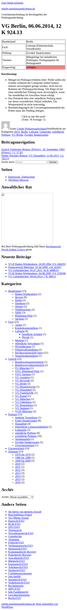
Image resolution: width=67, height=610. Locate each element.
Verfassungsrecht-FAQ (20, 545)
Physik (25, 337)
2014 (17, 131)
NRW (18, 312)
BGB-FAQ (14, 524)
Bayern (19, 297)
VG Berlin (17, 134)
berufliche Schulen (32, 334)
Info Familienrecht (18, 591)
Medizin (19, 340)
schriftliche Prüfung (25, 436)
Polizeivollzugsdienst (26, 349)
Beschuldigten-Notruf (20, 514)
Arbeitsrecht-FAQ (18, 567)
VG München (22, 399)
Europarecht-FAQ (18, 564)
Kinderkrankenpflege (26, 328)
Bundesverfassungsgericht (29, 362)
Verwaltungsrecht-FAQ (21, 533)
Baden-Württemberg (26, 294)
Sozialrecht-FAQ (17, 579)
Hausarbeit (21, 423)
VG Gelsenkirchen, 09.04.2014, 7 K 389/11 (32, 276)
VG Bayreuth (22, 380)
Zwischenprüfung (24, 445)
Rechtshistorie (16, 585)
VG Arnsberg (22, 377)
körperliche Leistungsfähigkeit (31, 426)
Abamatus (13, 539)
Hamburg (20, 303)
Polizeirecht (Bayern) (19, 554)
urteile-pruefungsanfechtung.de (18, 8)
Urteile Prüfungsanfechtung (32, 128)
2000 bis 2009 (23, 460)
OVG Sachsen (23, 374)
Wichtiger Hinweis (18, 179)
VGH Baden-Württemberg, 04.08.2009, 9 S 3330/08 (37, 273)
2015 (18, 479)
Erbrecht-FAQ (16, 542)
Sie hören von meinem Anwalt (24, 511)
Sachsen (19, 318)
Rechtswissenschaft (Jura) (29, 352)
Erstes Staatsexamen (26, 420)
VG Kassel (21, 395)
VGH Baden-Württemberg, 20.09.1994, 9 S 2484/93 (37, 264)
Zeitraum (13, 451)
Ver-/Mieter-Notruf (18, 517)
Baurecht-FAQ (16, 520)
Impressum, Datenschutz (21, 176)
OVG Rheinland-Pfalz (27, 371)
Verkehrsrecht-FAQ (19, 582)
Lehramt (33, 131)
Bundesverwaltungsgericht (29, 365)
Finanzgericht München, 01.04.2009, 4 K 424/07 (35, 267)
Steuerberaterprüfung (26, 355)
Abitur (18, 325)
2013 (18, 473)
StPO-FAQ (14, 588)
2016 (18, 482)
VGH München (23, 411)
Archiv (5, 496)
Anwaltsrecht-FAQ (18, 558)
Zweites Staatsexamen (36, 134)
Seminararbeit (22, 439)
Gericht (12, 358)
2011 (17, 466)
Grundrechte (15, 536)
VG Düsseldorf (23, 389)
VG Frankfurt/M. (24, 392)
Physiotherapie (23, 346)
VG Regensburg (24, 405)
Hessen (19, 306)
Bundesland (14, 291)
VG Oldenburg (23, 402)
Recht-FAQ (14, 598)
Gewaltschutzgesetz (19, 595)
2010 (18, 463)
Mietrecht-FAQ (16, 561)
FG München (22, 368)
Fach (11, 321)
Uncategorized (16, 448)
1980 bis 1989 (23, 457)
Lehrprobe (45, 131)
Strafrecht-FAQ (16, 570)
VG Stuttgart (22, 408)
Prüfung (12, 414)
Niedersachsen (23, 309)
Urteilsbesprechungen (20, 573)
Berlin (24, 131)
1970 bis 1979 (23, 454)
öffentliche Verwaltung (27, 343)
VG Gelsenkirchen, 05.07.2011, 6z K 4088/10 (33, 270)
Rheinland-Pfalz (24, 315)
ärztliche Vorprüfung (26, 417)
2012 (18, 470)
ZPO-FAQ (14, 527)
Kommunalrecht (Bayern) (22, 551)
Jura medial (14, 576)
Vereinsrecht (15, 530)
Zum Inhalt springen (12, 2)
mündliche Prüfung (25, 433)
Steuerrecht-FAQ (17, 548)
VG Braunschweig (25, 386)
